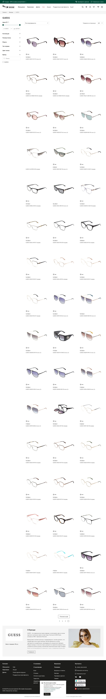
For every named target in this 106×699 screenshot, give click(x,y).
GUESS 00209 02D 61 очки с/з (33, 389)
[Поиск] (82, 6)
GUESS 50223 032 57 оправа (33, 316)
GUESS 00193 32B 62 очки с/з (33, 426)
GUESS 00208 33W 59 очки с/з (88, 316)
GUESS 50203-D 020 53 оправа (88, 206)
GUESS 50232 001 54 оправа (87, 242)
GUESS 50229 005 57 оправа (33, 279)
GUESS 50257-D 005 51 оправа (87, 169)
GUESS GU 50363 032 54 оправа (34, 96)
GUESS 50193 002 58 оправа (87, 536)
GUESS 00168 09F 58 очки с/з (33, 609)
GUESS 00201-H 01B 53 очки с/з (61, 352)
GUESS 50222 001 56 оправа (60, 426)
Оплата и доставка (39, 676)
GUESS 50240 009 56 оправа (33, 499)
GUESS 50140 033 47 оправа (60, 572)
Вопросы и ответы (59, 670)
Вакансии (57, 664)
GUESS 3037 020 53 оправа (87, 426)
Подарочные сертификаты (21, 675)
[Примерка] (98, 6)
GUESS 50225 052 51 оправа (60, 536)
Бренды (11, 12)
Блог (35, 670)
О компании (38, 667)
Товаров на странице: (89, 23)
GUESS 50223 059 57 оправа (87, 279)
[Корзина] (102, 6)
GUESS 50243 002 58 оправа (60, 242)
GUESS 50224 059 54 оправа (60, 279)
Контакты (78, 664)
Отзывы (36, 673)
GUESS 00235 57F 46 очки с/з (60, 132)
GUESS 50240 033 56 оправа (87, 462)
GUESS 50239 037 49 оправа (60, 499)
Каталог (5, 664)
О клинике (37, 664)
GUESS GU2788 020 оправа (33, 169)
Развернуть (31, 652)
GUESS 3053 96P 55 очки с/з (60, 169)
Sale (14, 667)
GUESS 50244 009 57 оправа (33, 242)
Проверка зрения (59, 676)
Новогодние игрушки (19, 672)
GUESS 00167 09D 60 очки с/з (60, 609)
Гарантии (36, 678)
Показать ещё (64, 616)
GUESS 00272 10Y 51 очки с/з (33, 59)
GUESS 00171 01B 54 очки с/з (87, 572)
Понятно (47, 694)
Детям (4, 672)
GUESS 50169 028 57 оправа (33, 572)
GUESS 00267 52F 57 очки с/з (60, 59)
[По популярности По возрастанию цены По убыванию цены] (52, 23)
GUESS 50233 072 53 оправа (33, 536)
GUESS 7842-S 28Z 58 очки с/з (87, 96)
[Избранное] (93, 6)
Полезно (57, 667)
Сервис (56, 678)
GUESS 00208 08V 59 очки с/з (87, 132)
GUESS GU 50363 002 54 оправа (61, 96)
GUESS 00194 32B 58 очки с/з (87, 389)
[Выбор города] (86, 6)
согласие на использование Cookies (51, 688)
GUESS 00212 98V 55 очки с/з (60, 206)
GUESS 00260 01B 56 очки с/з (87, 59)
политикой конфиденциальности (49, 690)
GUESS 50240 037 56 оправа (60, 462)
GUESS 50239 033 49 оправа (87, 499)
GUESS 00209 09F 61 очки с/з (87, 352)
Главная (4, 12)
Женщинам (5, 667)
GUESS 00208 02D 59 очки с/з (60, 389)
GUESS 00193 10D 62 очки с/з (60, 316)
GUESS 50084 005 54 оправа (33, 206)
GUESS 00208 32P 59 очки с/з (33, 352)
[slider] (3, 25)
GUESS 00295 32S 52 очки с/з (33, 132)
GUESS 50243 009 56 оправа (33, 462)
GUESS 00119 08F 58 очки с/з (87, 609)
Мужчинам (5, 669)
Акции (15, 669)
